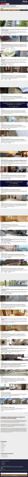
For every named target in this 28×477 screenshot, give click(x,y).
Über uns (3, 462)
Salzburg (6, 422)
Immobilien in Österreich (11, 420)
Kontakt (3, 464)
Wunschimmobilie (9, 431)
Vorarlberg (3, 450)
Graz (3, 422)
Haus (24, 420)
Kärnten (3, 443)
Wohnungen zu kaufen (4, 455)
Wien (2, 451)
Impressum (3, 463)
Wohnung (20, 420)
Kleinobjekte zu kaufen (4, 454)
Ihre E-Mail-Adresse (3, 472)
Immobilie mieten (9, 428)
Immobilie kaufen (9, 424)
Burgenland (3, 442)
